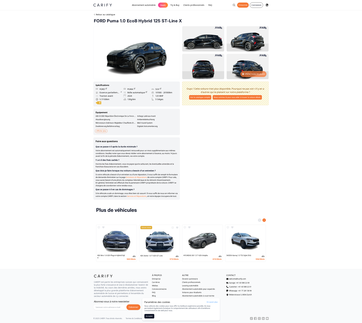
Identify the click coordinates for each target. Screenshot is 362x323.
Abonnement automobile (144, 5)
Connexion (256, 5)
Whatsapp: (240, 291)
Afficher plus (101, 131)
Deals (163, 5)
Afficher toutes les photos (255, 74)
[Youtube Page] (267, 318)
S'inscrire (243, 5)
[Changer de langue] (267, 5)
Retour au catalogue (105, 14)
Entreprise (156, 279)
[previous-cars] (259, 220)
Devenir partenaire (190, 279)
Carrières (156, 282)
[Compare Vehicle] (98, 227)
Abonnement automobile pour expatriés (198, 289)
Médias (155, 286)
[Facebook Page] (255, 318)
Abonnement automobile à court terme (198, 296)
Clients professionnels (193, 5)
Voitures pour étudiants (192, 292)
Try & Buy (174, 5)
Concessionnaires (159, 289)
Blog (154, 296)
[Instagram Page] (259, 318)
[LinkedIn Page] (263, 318)
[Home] (103, 5)
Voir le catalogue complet (200, 97)
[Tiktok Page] (251, 318)
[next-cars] (264, 220)
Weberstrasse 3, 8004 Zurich (240, 295)
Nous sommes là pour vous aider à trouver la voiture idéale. (237, 97)
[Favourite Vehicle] (103, 227)
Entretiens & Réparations (136, 177)
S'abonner (133, 307)
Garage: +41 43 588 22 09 (239, 283)
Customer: (240, 287)
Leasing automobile (190, 286)
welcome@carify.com (237, 279)
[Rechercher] (234, 5)
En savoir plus (212, 302)
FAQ (210, 5)
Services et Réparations (136, 196)
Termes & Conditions (134, 318)
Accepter (149, 316)
